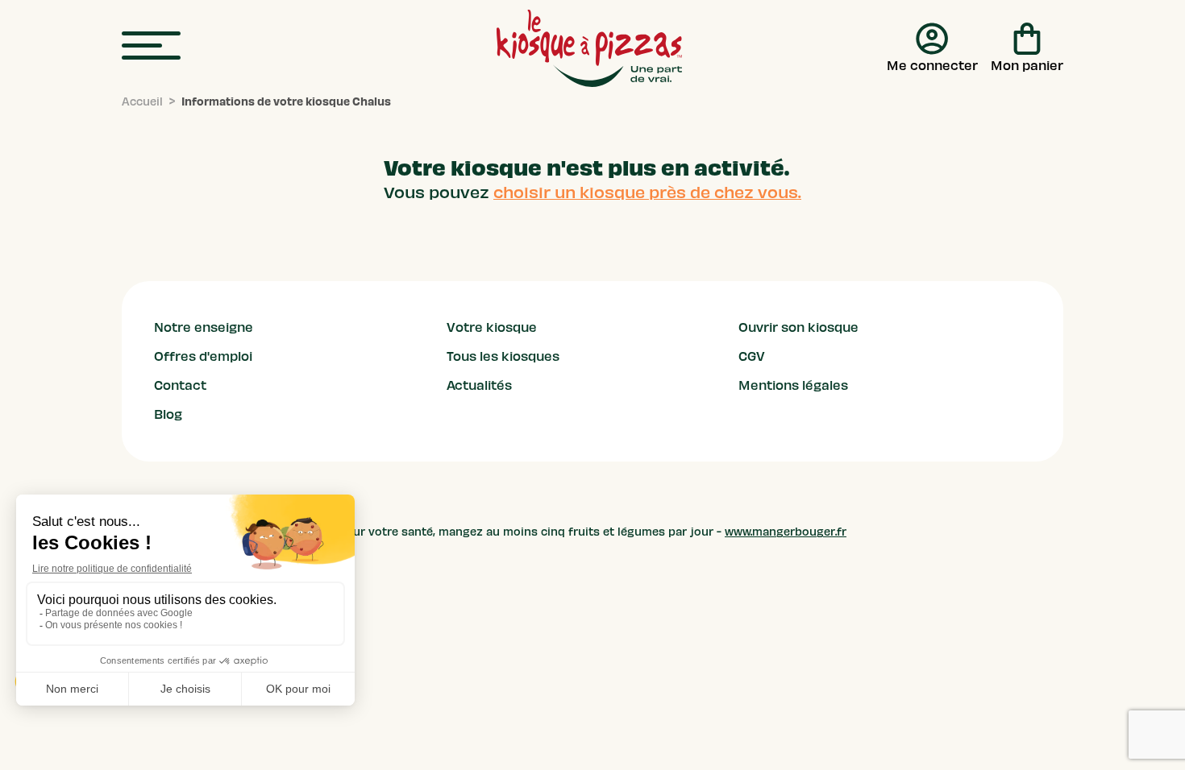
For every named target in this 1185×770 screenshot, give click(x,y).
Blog (168, 415)
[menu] (151, 46)
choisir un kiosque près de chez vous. (647, 192)
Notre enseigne (203, 328)
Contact (180, 386)
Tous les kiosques (503, 357)
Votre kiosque (492, 328)
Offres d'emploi (203, 357)
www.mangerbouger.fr (785, 532)
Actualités (479, 386)
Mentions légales (793, 386)
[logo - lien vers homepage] (589, 48)
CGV (751, 357)
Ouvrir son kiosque (798, 328)
